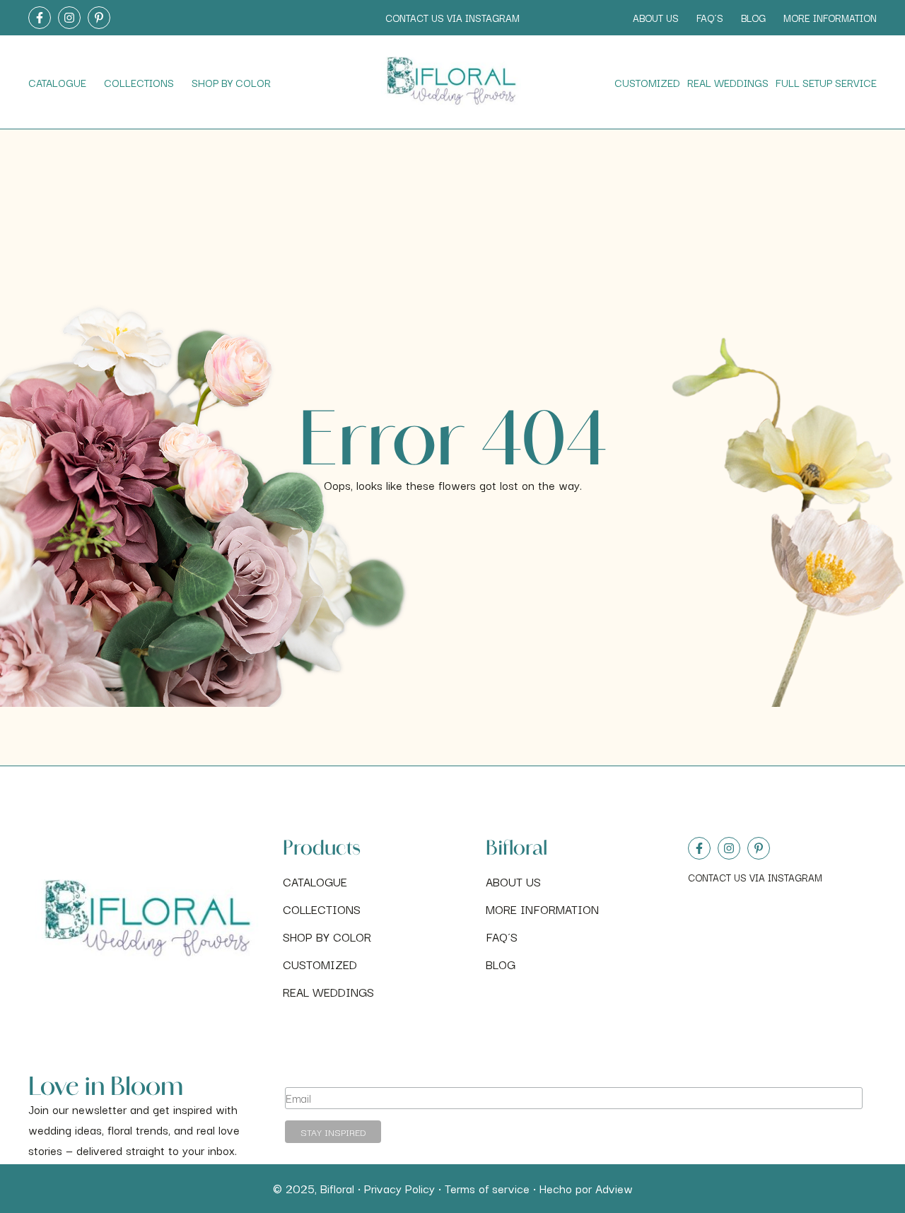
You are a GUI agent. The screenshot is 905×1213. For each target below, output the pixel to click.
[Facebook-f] (699, 848)
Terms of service (487, 1188)
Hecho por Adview (586, 1188)
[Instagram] (729, 848)
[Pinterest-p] (758, 848)
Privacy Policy (399, 1188)
